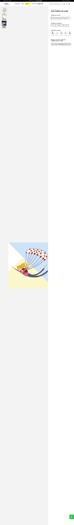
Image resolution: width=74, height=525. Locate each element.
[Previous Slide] (25, 1)
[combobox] (57, 4)
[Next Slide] (45, 1)
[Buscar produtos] (64, 4)
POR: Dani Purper (54, 9)
